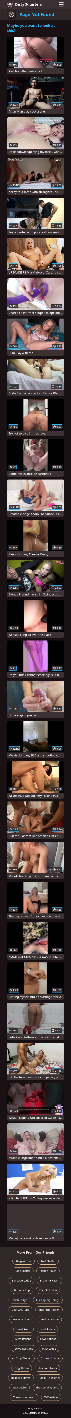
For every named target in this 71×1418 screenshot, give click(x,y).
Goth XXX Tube (20, 1309)
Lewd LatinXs (48, 1339)
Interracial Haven (49, 1309)
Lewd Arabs (23, 1329)
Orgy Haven (21, 1368)
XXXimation (51, 1397)
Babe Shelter (22, 1271)
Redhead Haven (21, 1377)
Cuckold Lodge (48, 1290)
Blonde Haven (48, 1271)
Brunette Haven (49, 1280)
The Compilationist (47, 1387)
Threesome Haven (24, 1397)
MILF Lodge (49, 1348)
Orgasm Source (50, 1358)
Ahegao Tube (23, 1261)
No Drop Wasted (21, 1358)
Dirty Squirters (28, 4)
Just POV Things (22, 1319)
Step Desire (20, 1387)
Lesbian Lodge (50, 1319)
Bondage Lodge (21, 1280)
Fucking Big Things (48, 1300)
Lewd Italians (23, 1339)
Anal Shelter (48, 1261)
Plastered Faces (47, 1368)
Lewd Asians (47, 1329)
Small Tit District (50, 1377)
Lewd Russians (24, 1348)
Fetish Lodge (19, 1300)
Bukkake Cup (22, 1290)
